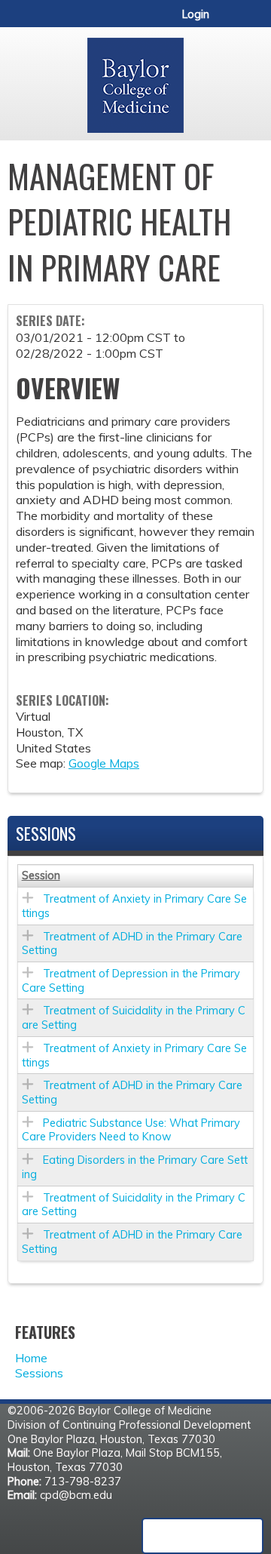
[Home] (135, 80)
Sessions (39, 1372)
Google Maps (104, 763)
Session (41, 875)
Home (31, 1357)
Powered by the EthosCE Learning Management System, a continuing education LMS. (202, 1536)
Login (195, 14)
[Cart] (227, 22)
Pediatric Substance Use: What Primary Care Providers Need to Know (131, 1130)
